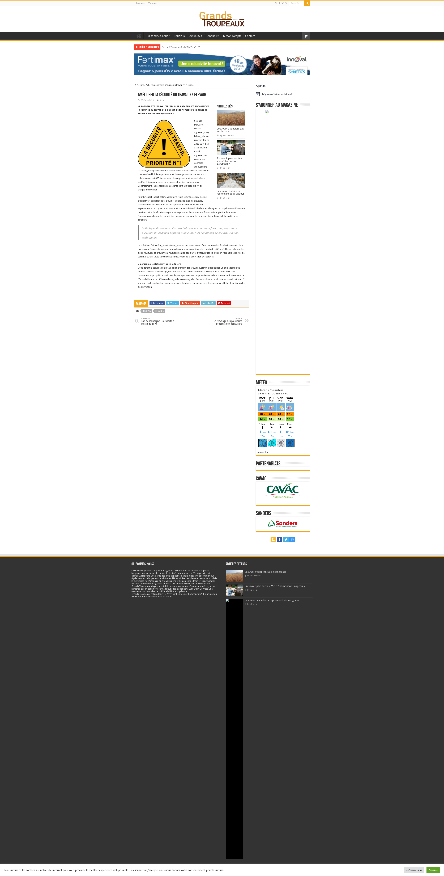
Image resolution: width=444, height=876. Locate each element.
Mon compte (233, 36)
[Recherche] (307, 3)
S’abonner (153, 3)
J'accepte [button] (433, 870)
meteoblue (263, 452)
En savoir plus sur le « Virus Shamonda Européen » (229, 161)
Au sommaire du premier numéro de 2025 (181, 47)
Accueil (138, 35)
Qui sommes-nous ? (158, 36)
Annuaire (213, 36)
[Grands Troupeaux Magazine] (222, 18)
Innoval (147, 311)
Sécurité (159, 311)
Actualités (195, 36)
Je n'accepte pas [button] (414, 870)
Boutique (140, 3)
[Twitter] (282, 3)
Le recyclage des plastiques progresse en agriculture (228, 321)
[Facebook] (279, 3)
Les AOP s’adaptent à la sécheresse (230, 130)
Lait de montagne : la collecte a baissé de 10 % (157, 321)
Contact (250, 36)
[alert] (283, 94)
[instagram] (286, 3)
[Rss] (276, 3)
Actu (148, 85)
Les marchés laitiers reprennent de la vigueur (230, 192)
